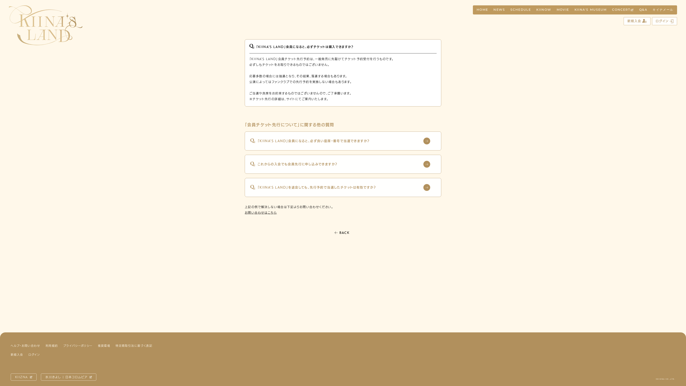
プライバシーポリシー (78, 345)
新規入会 (634, 21)
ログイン (662, 21)
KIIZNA (21, 377)
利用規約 (52, 345)
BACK (344, 232)
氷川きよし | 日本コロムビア (66, 377)
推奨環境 (104, 345)
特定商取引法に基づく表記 (134, 345)
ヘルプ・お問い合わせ (25, 345)
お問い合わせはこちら (261, 212)
